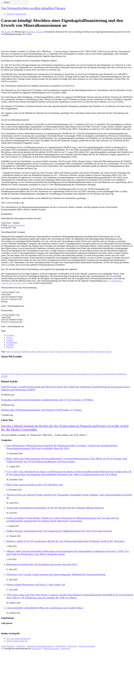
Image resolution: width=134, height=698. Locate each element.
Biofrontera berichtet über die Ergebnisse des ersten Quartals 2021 (41, 564)
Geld (65, 351)
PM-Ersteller (6, 32)
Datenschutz (36, 648)
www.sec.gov (6, 283)
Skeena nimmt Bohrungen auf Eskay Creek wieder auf (35, 584)
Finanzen (59, 351)
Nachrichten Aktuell (103, 351)
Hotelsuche (72, 646)
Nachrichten (73, 351)
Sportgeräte (31, 646)
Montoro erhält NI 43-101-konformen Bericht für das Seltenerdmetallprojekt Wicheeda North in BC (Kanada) (65, 541)
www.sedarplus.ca (114, 281)
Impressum (65, 648)
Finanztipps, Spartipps (35, 32)
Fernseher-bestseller (87, 646)
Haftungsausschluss (51, 648)
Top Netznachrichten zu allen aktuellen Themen (33, 8)
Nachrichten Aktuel (86, 351)
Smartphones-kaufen (45, 646)
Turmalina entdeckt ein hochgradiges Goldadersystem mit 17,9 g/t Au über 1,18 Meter (47, 399)
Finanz (52, 351)
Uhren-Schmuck (8, 646)
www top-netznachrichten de (18, 638)
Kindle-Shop (60, 646)
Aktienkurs (16, 351)
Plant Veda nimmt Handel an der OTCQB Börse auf (34, 484)
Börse (34, 351)
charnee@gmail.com (16, 225)
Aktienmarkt (26, 351)
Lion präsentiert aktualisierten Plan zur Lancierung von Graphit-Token (44, 607)
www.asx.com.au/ (20, 283)
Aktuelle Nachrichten (16, 14)
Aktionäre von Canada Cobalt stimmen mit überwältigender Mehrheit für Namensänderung (55, 574)
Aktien (8, 351)
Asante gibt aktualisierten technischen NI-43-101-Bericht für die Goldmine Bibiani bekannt (55, 507)
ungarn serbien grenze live (17, 641)
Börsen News (42, 351)
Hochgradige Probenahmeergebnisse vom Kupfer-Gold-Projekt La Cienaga (41, 409)
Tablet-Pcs (20, 646)
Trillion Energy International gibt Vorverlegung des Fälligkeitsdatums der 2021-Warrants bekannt (59, 531)
